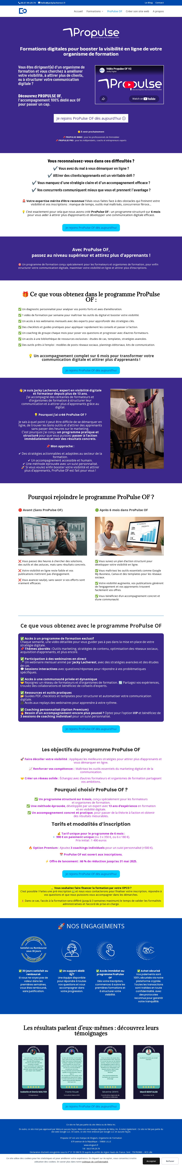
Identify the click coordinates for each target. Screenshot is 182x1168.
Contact (159, 3)
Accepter (151, 1161)
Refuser (170, 1161)
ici (73, 891)
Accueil (78, 11)
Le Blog (149, 3)
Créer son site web (137, 11)
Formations (93, 11)
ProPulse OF (114, 11)
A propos (158, 11)
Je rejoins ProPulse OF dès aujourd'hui (88, 118)
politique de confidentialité (95, 1161)
